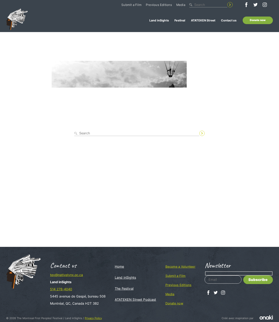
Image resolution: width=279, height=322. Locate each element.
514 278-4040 (61, 289)
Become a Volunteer (180, 267)
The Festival (124, 288)
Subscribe (258, 279)
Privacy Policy (93, 318)
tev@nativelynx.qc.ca (66, 275)
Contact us (229, 20)
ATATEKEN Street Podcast (135, 299)
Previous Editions (159, 5)
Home (119, 266)
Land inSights (159, 20)
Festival (179, 20)
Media (180, 5)
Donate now (258, 20)
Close (230, 140)
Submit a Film (131, 5)
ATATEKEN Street (203, 20)
